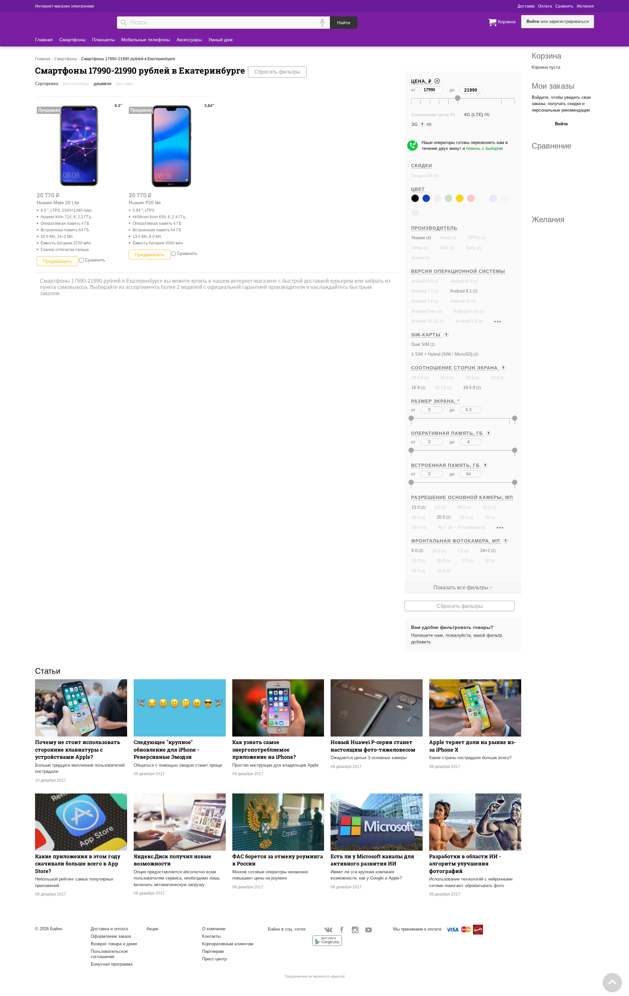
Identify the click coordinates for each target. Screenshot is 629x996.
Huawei (418, 237)
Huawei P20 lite (145, 202)
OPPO (474, 237)
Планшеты (103, 39)
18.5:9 (469, 387)
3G (415, 125)
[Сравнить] (81, 259)
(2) (475, 291)
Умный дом (220, 39)
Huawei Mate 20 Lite (58, 202)
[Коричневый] (415, 213)
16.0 (487, 507)
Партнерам (213, 951)
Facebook (341, 929)
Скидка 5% (422, 175)
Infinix (417, 247)
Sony (471, 247)
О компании (213, 928)
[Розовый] (504, 198)
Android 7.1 (422, 291)
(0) (436, 176)
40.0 (415, 517)
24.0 (415, 570)
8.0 (437, 507)
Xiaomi (418, 257)
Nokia (445, 237)
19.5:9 (417, 377)
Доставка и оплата (109, 928)
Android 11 (460, 301)
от (413, 89)
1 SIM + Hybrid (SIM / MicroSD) (441, 354)
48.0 (461, 507)
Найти (343, 22)
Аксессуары (189, 39)
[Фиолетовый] (493, 198)
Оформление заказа (111, 936)
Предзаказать (57, 261)
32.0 (441, 570)
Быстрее (124, 83)
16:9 (415, 387)
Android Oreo (423, 311)
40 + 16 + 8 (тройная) (459, 527)
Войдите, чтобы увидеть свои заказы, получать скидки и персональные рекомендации (561, 104)
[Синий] (426, 198)
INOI (444, 247)
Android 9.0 (422, 281)
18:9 (444, 377)
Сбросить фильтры (277, 72)
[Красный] (471, 198)
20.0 (441, 517)
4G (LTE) (473, 114)
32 (487, 560)
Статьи (47, 671)
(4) (428, 238)
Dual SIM (420, 344)
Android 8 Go (465, 311)
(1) (423, 387)
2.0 (465, 560)
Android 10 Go (425, 321)
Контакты (211, 936)
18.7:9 (440, 387)
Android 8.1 (461, 291)
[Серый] (437, 198)
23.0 (464, 517)
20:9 (470, 377)
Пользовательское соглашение (109, 954)
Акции (152, 928)
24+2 (416, 527)
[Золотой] (460, 198)
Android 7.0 (422, 301)
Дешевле (102, 83)
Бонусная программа (111, 964)
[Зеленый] (448, 198)
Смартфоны (72, 39)
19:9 (495, 377)
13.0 (415, 507)
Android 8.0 (461, 281)
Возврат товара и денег (114, 943)
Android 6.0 (466, 321)
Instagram (355, 929)
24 (487, 517)
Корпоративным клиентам (227, 943)
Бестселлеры (76, 83)
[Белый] (482, 198)
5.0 (460, 550)
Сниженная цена (430, 114)
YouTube (368, 929)
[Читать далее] (497, 321)
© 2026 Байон (48, 928)
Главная (44, 39)
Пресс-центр (214, 958)
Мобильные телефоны (145, 39)
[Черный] (415, 198)
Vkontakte (328, 929)
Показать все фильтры (460, 587)
